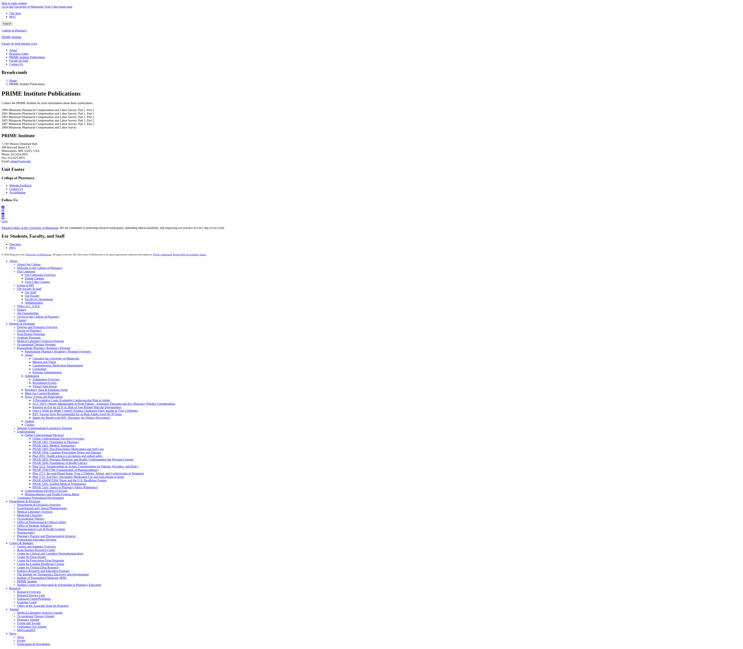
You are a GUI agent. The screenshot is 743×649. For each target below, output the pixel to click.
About (13, 261)
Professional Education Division (36, 539)
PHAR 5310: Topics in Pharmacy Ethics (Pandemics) (65, 487)
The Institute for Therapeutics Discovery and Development (53, 574)
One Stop (15, 13)
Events (21, 640)
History (21, 309)
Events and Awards (29, 623)
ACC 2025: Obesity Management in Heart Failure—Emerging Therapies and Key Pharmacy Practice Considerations (104, 403)
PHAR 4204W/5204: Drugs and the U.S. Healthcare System (70, 480)
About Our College (29, 264)
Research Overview (29, 591)
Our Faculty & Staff (29, 288)
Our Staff (30, 292)
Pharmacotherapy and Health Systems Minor (52, 494)
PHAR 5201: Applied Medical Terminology (59, 483)
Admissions (32, 376)
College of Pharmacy (14, 30)
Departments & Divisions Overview (39, 504)
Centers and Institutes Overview (36, 546)
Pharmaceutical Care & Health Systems (41, 529)
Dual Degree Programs (31, 334)
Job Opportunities (28, 313)
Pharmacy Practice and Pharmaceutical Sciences (46, 536)
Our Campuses (26, 271)
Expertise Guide (27, 602)
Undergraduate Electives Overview (46, 490)
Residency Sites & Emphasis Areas (46, 389)
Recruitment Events (44, 382)
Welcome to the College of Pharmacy (39, 268)
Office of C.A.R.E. (28, 306)
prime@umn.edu (20, 161)
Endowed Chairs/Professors (34, 598)
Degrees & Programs (22, 323)
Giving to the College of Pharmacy (38, 316)
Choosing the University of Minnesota (56, 358)
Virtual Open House (45, 386)
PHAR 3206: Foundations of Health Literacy (60, 463)
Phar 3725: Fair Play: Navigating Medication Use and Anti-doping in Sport (78, 477)
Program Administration (47, 372)
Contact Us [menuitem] (16, 64)
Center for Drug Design (31, 557)
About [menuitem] (13, 50)
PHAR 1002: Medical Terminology (54, 445)
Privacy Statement (162, 254)
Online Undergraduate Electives (44, 435)
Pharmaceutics (26, 532)
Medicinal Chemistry (30, 515)
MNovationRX (26, 630)
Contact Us (16, 189)
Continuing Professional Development (40, 497)
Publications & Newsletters (33, 644)
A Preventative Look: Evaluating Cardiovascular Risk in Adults (71, 400)
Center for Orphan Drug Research (38, 567)
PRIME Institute (11, 37)
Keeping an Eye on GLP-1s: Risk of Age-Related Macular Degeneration (77, 407)
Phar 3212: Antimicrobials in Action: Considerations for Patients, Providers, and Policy (85, 466)
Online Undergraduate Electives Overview (59, 438)
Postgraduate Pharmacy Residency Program (43, 348)
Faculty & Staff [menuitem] (18, 60)
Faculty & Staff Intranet (16, 43)
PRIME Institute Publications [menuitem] (27, 57)
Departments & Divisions (24, 501)
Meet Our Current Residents (42, 393)
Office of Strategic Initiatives (34, 525)
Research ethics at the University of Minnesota (30, 227)
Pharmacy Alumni (28, 619)
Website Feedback (20, 185)
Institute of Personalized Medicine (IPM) (42, 578)
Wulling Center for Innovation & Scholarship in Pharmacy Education (59, 584)
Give (34, 43)
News (12, 633)
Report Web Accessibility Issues (189, 254)
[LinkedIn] (371, 214)
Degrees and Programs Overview (37, 327)
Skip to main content (14, 3)
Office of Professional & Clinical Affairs (41, 522)
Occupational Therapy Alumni (35, 616)
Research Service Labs (31, 595)
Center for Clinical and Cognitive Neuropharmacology (50, 553)
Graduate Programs (29, 337)
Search (7, 23)
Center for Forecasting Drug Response (40, 560)
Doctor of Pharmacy (29, 330)
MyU (12, 16)
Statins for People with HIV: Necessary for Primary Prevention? (71, 417)
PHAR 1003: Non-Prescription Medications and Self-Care (68, 449)
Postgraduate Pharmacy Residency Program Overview (58, 351)
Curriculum (39, 369)
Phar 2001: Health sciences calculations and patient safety (68, 456)
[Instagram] (371, 211)
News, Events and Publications (44, 396)
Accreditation (17, 192)
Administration (34, 302)
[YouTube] (371, 218)
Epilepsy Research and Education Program (43, 571)
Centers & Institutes (21, 543)
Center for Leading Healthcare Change (40, 564)
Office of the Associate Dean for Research (42, 605)
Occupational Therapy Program (36, 344)
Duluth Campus (34, 278)
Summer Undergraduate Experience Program (44, 428)
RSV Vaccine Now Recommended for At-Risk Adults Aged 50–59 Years (77, 414)
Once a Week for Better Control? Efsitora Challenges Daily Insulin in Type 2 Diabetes (85, 410)
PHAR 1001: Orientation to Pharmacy (56, 442)
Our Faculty (32, 295)
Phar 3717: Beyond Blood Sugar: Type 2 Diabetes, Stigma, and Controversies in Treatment (88, 473)
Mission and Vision (44, 362)
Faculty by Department (39, 299)
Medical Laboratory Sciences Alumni (39, 612)
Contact (22, 320)
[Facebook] (371, 207)
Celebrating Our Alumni (32, 626)
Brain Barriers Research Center (36, 550)
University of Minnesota (38, 254)
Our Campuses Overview (40, 275)
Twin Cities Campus (37, 281)
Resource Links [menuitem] (18, 53)
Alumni (29, 421)
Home (13, 80)
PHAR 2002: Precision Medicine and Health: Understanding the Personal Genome (83, 459)
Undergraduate (26, 431)
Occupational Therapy (30, 518)
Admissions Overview (46, 379)
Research (15, 588)
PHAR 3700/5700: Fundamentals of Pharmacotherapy (66, 470)
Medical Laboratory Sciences (35, 511)
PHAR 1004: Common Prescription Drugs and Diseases (67, 452)
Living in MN (25, 285)
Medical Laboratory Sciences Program (40, 341)
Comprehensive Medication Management (58, 365)
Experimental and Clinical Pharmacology (42, 508)
